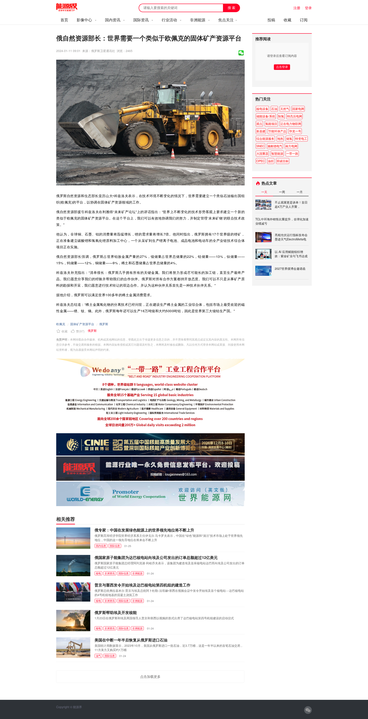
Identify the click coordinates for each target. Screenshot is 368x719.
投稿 (271, 19)
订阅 (304, 19)
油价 (271, 161)
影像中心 (85, 19)
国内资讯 (113, 19)
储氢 (289, 138)
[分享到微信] (241, 52)
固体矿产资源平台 (82, 324)
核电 (98, 573)
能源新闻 (70, 7)
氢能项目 (271, 123)
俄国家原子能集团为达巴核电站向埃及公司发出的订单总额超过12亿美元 (156, 557)
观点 (259, 123)
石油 (274, 109)
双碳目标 (283, 161)
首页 (64, 19)
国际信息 (115, 545)
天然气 (284, 109)
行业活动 (170, 19)
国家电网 (298, 109)
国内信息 (101, 545)
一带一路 (292, 153)
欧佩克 (60, 324)
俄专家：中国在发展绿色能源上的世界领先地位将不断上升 (144, 530)
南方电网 (291, 146)
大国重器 (262, 153)
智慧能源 (277, 153)
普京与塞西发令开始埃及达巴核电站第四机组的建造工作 (142, 585)
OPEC (260, 161)
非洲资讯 (110, 573)
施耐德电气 (274, 146)
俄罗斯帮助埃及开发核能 (116, 612)
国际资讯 (141, 19)
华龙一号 (295, 131)
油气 (98, 655)
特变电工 (301, 138)
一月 (300, 192)
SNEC (260, 146)
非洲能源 (198, 19)
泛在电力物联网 (290, 123)
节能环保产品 (277, 131)
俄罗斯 (103, 324)
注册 (296, 7)
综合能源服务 (265, 138)
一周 (282, 192)
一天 (264, 192)
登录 (308, 7)
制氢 (281, 116)
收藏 (287, 19)
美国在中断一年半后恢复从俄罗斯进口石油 (131, 640)
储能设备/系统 (265, 116)
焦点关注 (226, 19)
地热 (280, 138)
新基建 (260, 131)
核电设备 (262, 109)
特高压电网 (294, 116)
